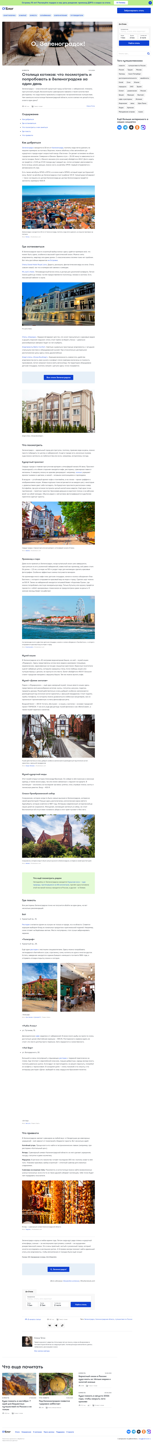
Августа (28, 1123)
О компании (37, 1432)
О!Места (33, 15)
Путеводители (77, 15)
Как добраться (28, 119)
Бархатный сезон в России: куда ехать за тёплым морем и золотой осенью (95, 1379)
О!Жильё (22, 15)
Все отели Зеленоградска (58, 377)
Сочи (128, 82)
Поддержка (60, 1432)
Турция (130, 70)
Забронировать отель (134, 10)
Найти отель (81, 1304)
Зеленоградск (89, 1319)
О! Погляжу (120, 3)
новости (122, 66)
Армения (130, 108)
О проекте (70, 1432)
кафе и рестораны (125, 99)
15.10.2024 (92, 70)
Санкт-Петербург (134, 74)
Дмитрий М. (37, 1017)
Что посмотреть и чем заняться (35, 127)
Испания (139, 99)
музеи (140, 112)
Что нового (44, 1398)
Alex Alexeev (29, 1017)
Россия (121, 70)
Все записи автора (42, 1351)
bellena (28, 550)
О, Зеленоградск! (58, 1269)
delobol (28, 863)
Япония (143, 91)
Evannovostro (29, 647)
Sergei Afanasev (30, 766)
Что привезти (27, 135)
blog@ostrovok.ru (145, 1439)
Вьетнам (141, 95)
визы (132, 103)
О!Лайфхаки (45, 15)
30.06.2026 (108, 1392)
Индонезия (123, 103)
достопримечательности (128, 78)
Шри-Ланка (142, 103)
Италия (136, 82)
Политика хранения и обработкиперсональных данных (13, 1439)
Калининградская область (104, 1319)
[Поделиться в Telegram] (56, 1325)
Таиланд (122, 74)
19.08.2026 (69, 1398)
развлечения (132, 91)
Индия (121, 108)
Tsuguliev (28, 1229)
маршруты (122, 87)
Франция (130, 95)
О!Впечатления (60, 15)
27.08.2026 (32, 1398)
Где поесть (26, 131)
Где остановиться (29, 123)
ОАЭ (131, 87)
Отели (17, 1432)
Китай (121, 82)
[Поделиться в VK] (49, 1325)
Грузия (139, 87)
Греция (121, 95)
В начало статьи (34, 1319)
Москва (138, 70)
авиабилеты (144, 78)
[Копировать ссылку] (62, 1325)
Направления (26, 1432)
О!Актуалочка (9, 15)
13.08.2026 (108, 1373)
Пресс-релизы (49, 1432)
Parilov (28, 237)
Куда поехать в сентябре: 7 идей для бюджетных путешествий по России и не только (17, 1405)
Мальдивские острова (127, 112)
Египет (121, 91)
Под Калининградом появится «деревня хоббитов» (54, 1402)
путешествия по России (123, 1319)
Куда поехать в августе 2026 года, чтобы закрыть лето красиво (94, 1399)
